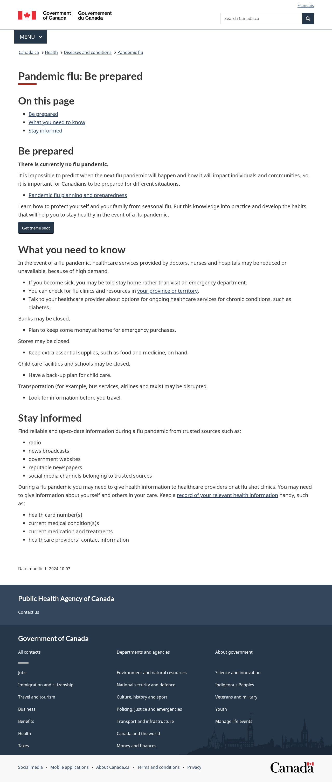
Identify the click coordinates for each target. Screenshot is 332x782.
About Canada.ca (112, 767)
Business (27, 709)
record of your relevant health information (227, 495)
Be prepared (43, 113)
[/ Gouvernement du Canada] (65, 16)
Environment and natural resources (152, 672)
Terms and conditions (158, 767)
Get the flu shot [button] (36, 227)
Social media (30, 767)
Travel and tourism (36, 697)
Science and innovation (238, 672)
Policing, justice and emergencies (149, 709)
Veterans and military (236, 697)
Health (51, 52)
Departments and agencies (143, 652)
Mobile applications (69, 767)
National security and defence (146, 685)
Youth (221, 709)
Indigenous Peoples (234, 685)
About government (234, 652)
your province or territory (167, 290)
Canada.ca (29, 52)
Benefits (26, 721)
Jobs (22, 672)
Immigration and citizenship (45, 685)
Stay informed (45, 130)
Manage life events (233, 721)
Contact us (28, 612)
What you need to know (57, 122)
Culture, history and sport (142, 697)
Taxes (23, 746)
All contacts (29, 652)
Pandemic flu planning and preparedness (78, 195)
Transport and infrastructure (145, 721)
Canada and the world (138, 733)
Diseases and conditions (88, 52)
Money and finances (136, 746)
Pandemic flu (130, 52)
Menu (28, 36)
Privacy (194, 767)
